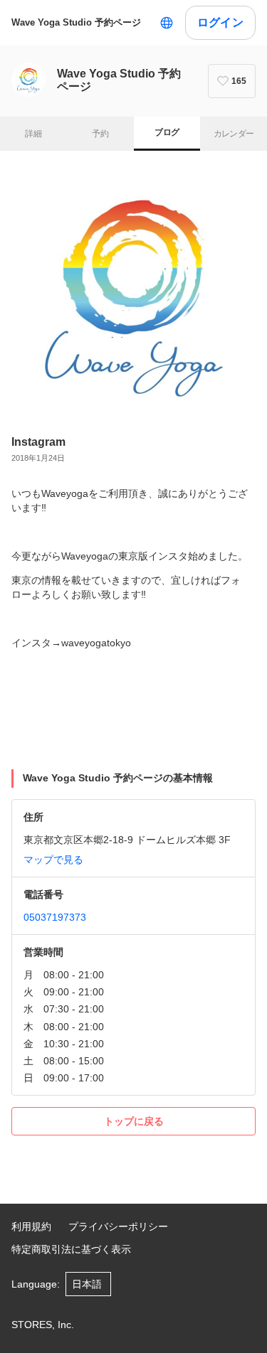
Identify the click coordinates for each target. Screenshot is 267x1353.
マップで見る (53, 859)
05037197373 (54, 917)
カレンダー (234, 134)
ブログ (167, 132)
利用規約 (31, 1226)
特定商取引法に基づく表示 (71, 1249)
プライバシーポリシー (118, 1226)
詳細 (33, 134)
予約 (100, 134)
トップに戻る (134, 1121)
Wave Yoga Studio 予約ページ (76, 22)
